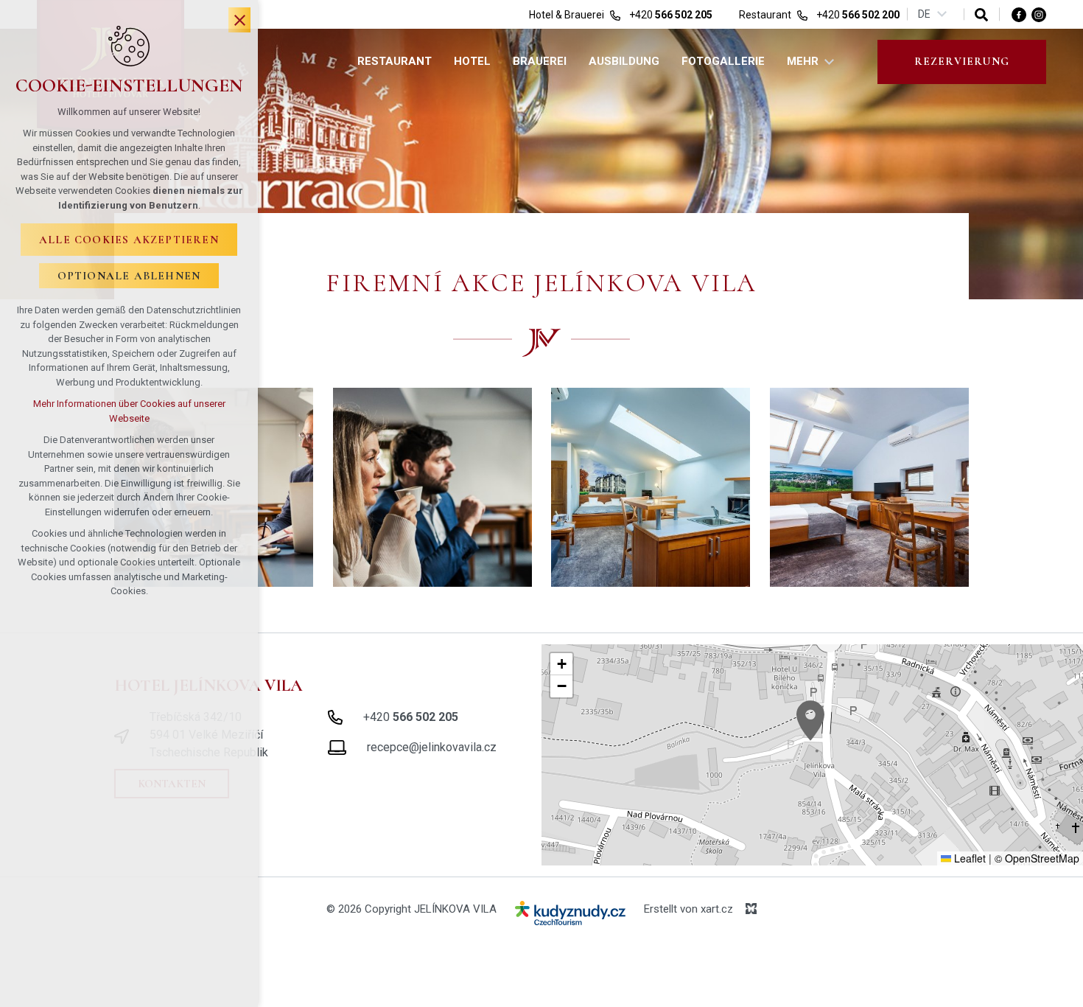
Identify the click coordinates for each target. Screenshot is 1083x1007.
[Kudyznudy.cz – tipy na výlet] (570, 916)
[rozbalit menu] (830, 61)
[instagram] (1038, 14)
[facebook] (1019, 14)
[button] (810, 721)
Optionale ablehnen (129, 275)
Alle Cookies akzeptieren (129, 239)
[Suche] (981, 14)
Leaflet (968, 858)
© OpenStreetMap (1037, 858)
